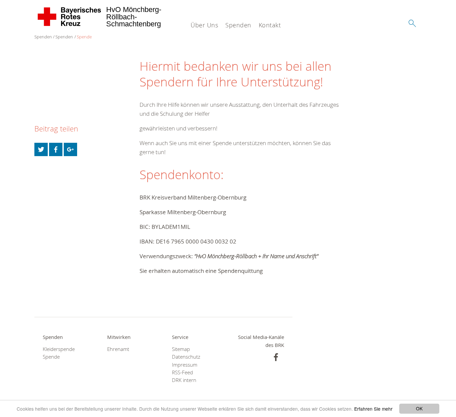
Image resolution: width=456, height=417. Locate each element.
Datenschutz (186, 357)
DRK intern (184, 380)
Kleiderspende (59, 349)
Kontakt (270, 25)
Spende (84, 37)
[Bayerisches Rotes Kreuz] (69, 16)
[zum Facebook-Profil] (276, 357)
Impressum (184, 365)
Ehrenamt (118, 349)
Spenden (238, 25)
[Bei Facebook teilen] (55, 149)
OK (419, 408)
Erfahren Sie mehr (373, 408)
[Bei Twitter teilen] (41, 149)
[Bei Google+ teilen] (70, 149)
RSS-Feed (182, 372)
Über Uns (204, 25)
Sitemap (181, 349)
